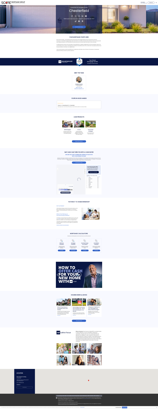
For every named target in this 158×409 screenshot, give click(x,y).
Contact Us (18, 384)
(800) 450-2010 (79, 87)
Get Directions (25, 387)
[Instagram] (79, 16)
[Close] (157, 407)
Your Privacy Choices (118, 407)
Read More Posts (79, 320)
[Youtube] (86, 16)
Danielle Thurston (79, 84)
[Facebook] (72, 16)
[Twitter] (75, 16)
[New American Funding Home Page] (13, 2)
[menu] (156, 2)
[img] (79, 274)
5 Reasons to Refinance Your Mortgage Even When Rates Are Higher (94, 308)
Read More (58, 315)
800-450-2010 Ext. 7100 (91, 395)
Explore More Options (79, 141)
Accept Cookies (124, 407)
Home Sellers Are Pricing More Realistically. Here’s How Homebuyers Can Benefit (79, 309)
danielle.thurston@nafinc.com (79, 88)
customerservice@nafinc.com (87, 398)
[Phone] (75, 21)
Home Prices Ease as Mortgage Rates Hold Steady (62, 308)
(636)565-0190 (145, 3)
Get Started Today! (79, 162)
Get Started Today (79, 27)
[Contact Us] (79, 21)
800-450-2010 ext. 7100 (61, 398)
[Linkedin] (82, 16)
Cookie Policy (82, 407)
